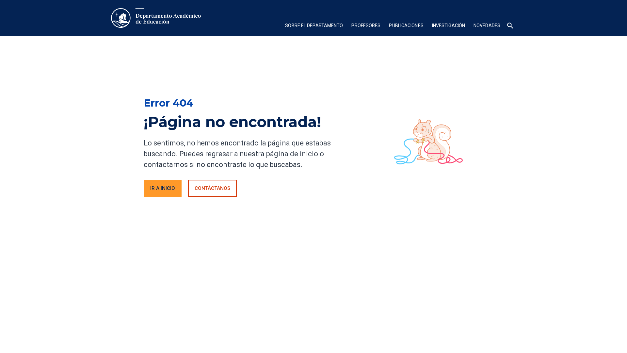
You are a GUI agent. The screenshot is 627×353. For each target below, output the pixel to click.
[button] (314, 26)
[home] (156, 18)
